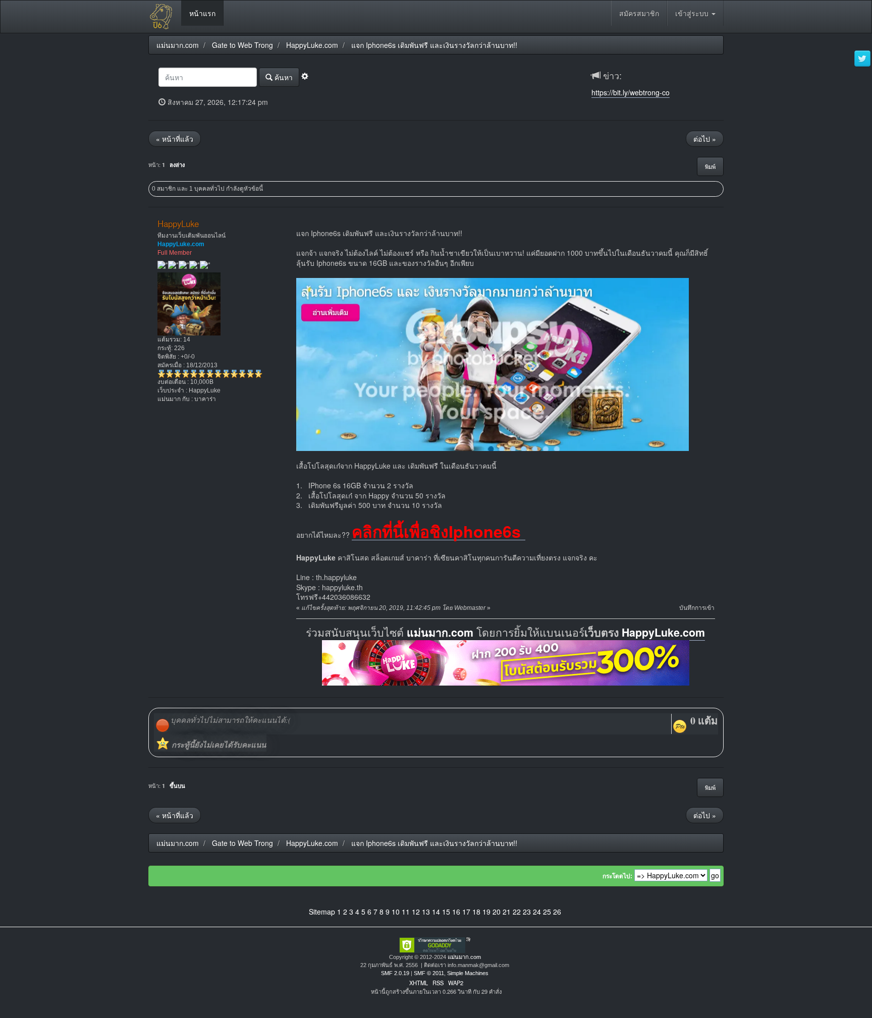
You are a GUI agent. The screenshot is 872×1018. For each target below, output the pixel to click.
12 (416, 912)
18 (476, 912)
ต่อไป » (704, 139)
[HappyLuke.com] (505, 661)
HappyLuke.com (663, 632)
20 (497, 912)
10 (396, 912)
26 (557, 912)
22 (517, 912)
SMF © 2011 (429, 973)
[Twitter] (862, 59)
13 (426, 912)
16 (456, 912)
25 (547, 912)
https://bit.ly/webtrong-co (630, 92)
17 (466, 912)
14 (436, 912)
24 (537, 912)
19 (486, 912)
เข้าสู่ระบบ (693, 13)
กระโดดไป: (617, 876)
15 (446, 912)
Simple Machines (467, 973)
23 (527, 912)
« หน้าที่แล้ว (174, 139)
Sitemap (322, 912)
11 (406, 912)
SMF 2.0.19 (395, 973)
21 (507, 912)
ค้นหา (282, 77)
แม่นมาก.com (440, 632)
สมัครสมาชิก (639, 13)
